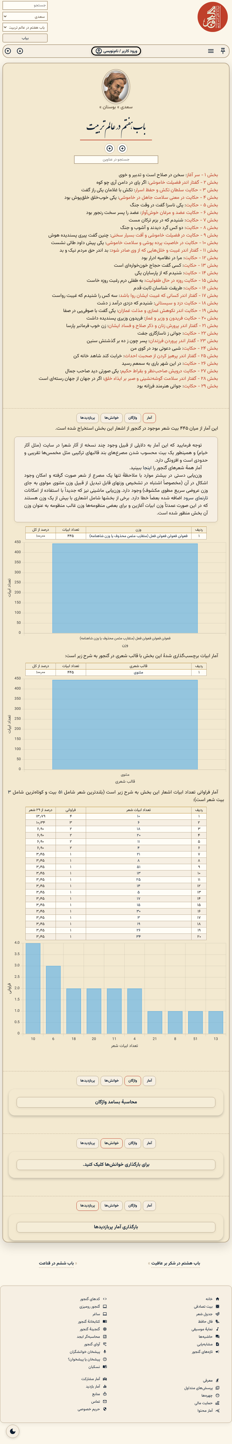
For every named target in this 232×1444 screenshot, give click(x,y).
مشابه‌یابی (205, 1344)
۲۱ (138, 854)
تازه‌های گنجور (203, 1352)
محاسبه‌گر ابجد (89, 1337)
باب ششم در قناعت (56, 1263)
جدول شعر (205, 1314)
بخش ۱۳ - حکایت (201, 265)
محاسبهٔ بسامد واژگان (116, 1102)
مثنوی (138, 673)
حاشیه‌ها (206, 1337)
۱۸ (138, 829)
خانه (210, 1299)
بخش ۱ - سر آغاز (202, 175)
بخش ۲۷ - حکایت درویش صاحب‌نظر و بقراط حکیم (169, 371)
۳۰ (138, 911)
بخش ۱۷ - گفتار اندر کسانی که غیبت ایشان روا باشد (169, 296)
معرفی (208, 1381)
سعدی (127, 107)
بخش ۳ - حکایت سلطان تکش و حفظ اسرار (176, 190)
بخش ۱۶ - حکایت (201, 288)
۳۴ (138, 937)
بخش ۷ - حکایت (202, 220)
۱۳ (138, 873)
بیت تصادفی (204, 1307)
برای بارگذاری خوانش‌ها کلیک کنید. (116, 1165)
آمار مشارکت (91, 1379)
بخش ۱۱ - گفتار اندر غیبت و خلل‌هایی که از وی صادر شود (164, 250)
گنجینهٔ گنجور (90, 1329)
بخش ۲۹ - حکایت (201, 386)
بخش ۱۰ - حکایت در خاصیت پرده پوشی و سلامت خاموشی (162, 243)
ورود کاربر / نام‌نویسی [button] (119, 51)
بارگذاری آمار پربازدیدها (116, 1227)
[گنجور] (213, 17)
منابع (96, 1394)
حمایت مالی (204, 1403)
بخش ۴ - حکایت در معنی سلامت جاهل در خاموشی (168, 198)
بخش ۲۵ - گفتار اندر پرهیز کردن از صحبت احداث (171, 356)
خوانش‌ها (112, 418)
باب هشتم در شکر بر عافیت (175, 1263)
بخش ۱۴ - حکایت (201, 273)
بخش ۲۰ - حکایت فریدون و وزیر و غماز (181, 318)
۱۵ (138, 905)
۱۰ (138, 816)
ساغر (96, 1314)
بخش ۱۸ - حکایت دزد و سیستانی (186, 303)
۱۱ (138, 842)
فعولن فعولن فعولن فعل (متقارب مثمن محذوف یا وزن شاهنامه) (138, 536)
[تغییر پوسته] (12, 1431)
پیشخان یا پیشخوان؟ (84, 1360)
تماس (96, 1402)
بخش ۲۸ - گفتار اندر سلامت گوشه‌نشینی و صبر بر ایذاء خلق (161, 379)
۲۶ (138, 930)
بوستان (109, 107)
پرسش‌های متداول (199, 1388)
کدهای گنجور (90, 1299)
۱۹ (138, 924)
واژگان (132, 418)
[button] (223, 51)
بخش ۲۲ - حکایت (201, 333)
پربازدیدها (87, 418)
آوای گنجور (92, 1344)
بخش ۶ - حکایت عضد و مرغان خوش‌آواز (179, 213)
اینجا (147, 468)
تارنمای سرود (195, 498)
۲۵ (138, 880)
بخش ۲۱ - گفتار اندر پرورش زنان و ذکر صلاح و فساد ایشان (163, 326)
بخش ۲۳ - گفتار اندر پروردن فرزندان (184, 341)
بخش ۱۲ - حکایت (201, 258)
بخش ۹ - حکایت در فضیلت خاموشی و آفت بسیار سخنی (164, 235)
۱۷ (138, 899)
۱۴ (138, 886)
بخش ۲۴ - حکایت (200, 348)
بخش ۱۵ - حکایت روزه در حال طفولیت (182, 281)
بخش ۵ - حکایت (202, 205)
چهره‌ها (207, 1396)
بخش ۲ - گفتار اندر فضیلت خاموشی (183, 182)
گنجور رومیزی (90, 1307)
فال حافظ (206, 1322)
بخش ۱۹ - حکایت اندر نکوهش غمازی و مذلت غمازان (168, 311)
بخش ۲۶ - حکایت (201, 363)
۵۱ (60, 792)
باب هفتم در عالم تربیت (116, 126)
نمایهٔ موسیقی (203, 1329)
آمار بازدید (93, 1387)
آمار (149, 418)
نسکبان (95, 1367)
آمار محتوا (206, 1411)
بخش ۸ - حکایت (202, 228)
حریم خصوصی (89, 1409)
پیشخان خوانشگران (85, 1352)
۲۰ (138, 835)
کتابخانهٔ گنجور (89, 1322)
